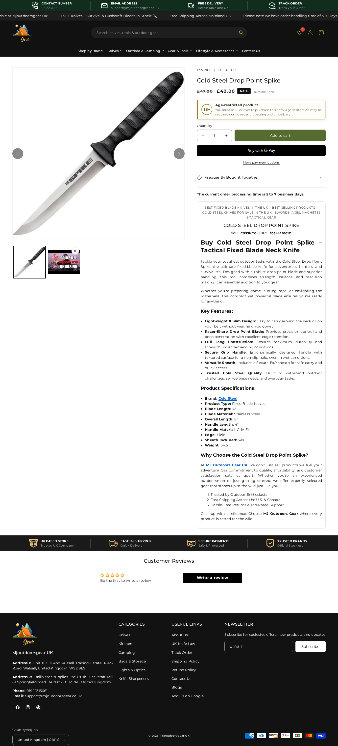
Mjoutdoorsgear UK (175, 735)
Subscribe (310, 646)
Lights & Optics (132, 670)
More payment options (261, 162)
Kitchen (125, 643)
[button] (321, 32)
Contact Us (251, 51)
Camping (127, 652)
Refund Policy (183, 670)
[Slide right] (179, 153)
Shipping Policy (185, 661)
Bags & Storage (132, 661)
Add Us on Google (187, 696)
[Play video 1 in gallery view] (64, 262)
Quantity (204, 126)
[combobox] (166, 32)
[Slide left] (17, 153)
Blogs (176, 687)
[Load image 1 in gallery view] (30, 262)
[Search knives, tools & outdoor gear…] (241, 33)
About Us (179, 635)
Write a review (212, 577)
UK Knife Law (183, 643)
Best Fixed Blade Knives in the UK (236, 207)
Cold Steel (227, 70)
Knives (124, 635)
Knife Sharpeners (134, 678)
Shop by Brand (90, 51)
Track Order (181, 652)
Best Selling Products (293, 207)
